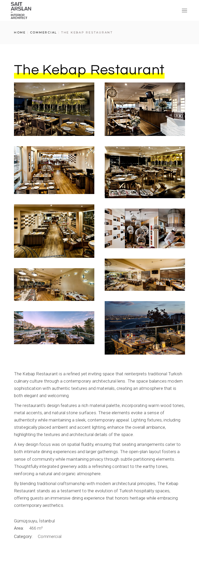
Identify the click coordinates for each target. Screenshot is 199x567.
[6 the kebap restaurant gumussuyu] (145, 228)
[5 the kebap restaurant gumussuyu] (54, 231)
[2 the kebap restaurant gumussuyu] (145, 109)
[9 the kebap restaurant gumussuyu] (145, 328)
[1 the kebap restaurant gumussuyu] (54, 109)
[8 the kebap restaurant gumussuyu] (54, 284)
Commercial (49, 536)
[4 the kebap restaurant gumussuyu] (145, 172)
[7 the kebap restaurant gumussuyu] (145, 275)
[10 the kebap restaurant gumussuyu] (54, 327)
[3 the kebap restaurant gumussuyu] (54, 170)
